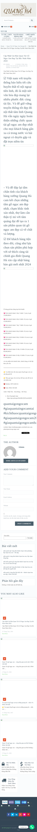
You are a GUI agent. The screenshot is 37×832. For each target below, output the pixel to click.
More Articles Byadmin (16, 461)
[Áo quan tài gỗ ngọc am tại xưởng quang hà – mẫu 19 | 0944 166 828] (18, 689)
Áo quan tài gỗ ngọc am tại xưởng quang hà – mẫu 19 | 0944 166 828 (17, 703)
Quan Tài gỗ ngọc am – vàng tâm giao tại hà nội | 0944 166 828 (17, 663)
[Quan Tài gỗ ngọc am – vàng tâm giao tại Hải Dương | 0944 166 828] (18, 730)
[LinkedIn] (16, 814)
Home (2, 46)
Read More (5, 633)
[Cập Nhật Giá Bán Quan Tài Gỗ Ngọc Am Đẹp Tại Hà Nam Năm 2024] (18, 608)
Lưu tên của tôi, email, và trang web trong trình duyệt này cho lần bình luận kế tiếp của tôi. (17, 517)
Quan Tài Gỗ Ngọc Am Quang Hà (16, 46)
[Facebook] (8, 814)
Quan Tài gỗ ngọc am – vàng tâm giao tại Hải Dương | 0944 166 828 (17, 744)
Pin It (5, 435)
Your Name (7, 489)
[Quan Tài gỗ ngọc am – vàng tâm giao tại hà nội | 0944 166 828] (18, 648)
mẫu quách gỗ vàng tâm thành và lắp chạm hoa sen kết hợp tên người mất (17, 568)
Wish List (7, 26)
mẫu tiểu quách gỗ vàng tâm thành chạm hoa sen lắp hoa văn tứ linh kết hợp (18, 562)
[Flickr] (24, 814)
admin (7, 64)
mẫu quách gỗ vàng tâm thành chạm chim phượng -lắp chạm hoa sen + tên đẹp (18, 551)
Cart (32, 26)
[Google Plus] (20, 814)
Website (6, 505)
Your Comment (8, 474)
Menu (3, 31)
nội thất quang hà (6, 827)
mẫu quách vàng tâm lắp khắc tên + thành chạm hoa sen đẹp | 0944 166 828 (18, 573)
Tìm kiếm (6, 535)
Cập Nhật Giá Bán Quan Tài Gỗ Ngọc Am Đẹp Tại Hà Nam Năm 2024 (18, 622)
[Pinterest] (28, 814)
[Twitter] (12, 814)
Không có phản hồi (12, 67)
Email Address (8, 497)
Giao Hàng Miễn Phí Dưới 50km (12, 781)
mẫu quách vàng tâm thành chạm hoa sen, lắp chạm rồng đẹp (18, 557)
